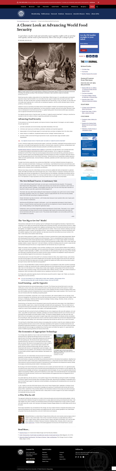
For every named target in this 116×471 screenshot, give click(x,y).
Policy (88, 14)
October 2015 (33, 21)
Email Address (84, 43)
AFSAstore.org (74, 6)
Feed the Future (23, 432)
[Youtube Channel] (83, 457)
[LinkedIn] (80, 457)
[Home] (21, 14)
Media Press (45, 461)
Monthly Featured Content (89, 74)
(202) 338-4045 (30, 458)
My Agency (83, 6)
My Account (31, 6)
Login (38, 6)
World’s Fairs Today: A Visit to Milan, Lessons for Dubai (89, 112)
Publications (45, 14)
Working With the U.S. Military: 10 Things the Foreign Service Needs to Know (89, 89)
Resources (68, 14)
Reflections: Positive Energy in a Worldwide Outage (89, 129)
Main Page (85, 69)
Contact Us (23, 6)
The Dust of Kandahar (87, 93)
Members (44, 452)
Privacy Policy (50, 469)
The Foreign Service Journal (23, 21)
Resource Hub (65, 6)
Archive (85, 71)
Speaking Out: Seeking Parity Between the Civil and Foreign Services (89, 124)
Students (61, 14)
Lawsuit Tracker (55, 6)
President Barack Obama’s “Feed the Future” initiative (31, 149)
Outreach (54, 14)
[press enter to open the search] (97, 6)
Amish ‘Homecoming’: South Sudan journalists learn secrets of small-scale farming (39, 435)
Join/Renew (92, 2)
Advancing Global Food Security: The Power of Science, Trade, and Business (38, 437)
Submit (83, 50)
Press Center (46, 6)
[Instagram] (78, 457)
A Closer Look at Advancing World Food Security (88, 108)
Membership (35, 14)
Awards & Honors (79, 14)
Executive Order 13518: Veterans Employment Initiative (89, 100)
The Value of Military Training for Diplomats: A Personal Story (89, 96)
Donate (92, 6)
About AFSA (95, 14)
